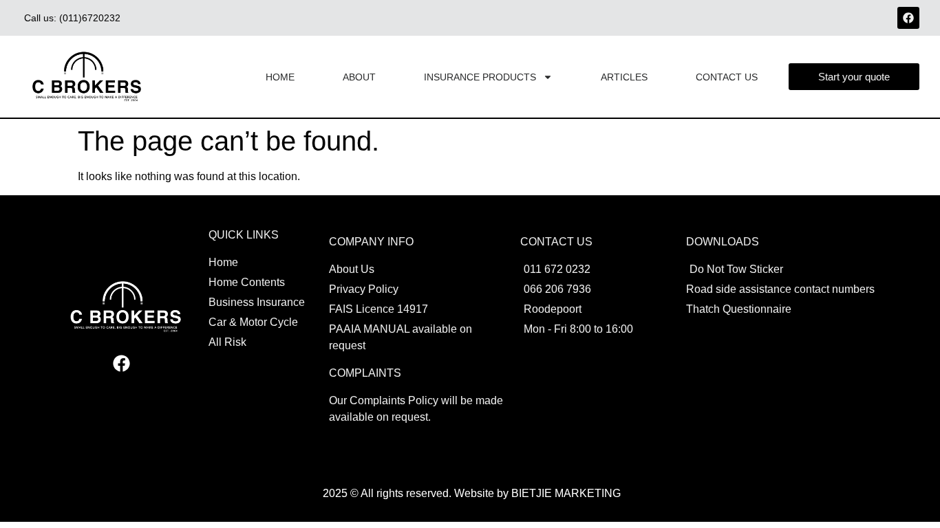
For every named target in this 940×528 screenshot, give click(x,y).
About (359, 77)
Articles (624, 77)
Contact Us (727, 77)
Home (280, 77)
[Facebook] (908, 18)
